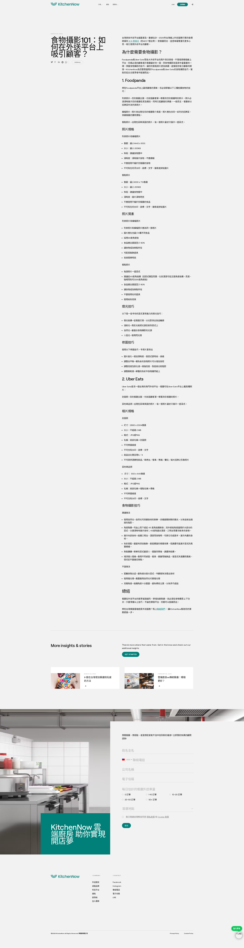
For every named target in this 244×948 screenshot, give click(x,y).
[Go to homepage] (65, 4)
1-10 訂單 (153, 794)
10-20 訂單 (177, 794)
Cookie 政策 (163, 817)
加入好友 (236, 928)
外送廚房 (95, 882)
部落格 (115, 4)
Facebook (117, 882)
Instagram (117, 886)
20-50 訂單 (130, 800)
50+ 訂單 (153, 800)
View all (77, 62)
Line (173, 4)
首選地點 (124, 805)
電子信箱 (124, 775)
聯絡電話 (135, 756)
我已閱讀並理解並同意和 (147, 817)
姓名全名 (124, 747)
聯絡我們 (161, 609)
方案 (99, 4)
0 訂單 (128, 794)
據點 (107, 4)
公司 (123, 766)
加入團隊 (95, 901)
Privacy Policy (174, 933)
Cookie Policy (188, 933)
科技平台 (95, 890)
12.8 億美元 (133, 41)
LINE (114, 897)
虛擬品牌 (95, 886)
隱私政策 (151, 817)
